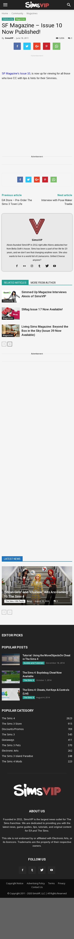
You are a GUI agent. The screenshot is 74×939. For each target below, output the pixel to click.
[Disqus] (37, 416)
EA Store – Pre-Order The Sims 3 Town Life (17, 202)
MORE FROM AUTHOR (43, 282)
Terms (51, 883)
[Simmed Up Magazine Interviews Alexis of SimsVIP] (11, 296)
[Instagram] (33, 266)
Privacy (61, 883)
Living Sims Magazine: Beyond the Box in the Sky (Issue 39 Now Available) (45, 331)
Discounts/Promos (13, 729)
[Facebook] (18, 266)
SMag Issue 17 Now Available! (42, 309)
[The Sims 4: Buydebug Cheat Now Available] (11, 677)
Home (5, 13)
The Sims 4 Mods (12, 761)
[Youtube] (56, 266)
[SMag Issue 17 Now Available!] (11, 313)
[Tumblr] (41, 266)
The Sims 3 (8, 734)
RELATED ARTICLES (15, 282)
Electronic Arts (10, 750)
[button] (69, 5)
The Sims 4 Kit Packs (14, 601)
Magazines (20, 19)
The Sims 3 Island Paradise (17, 756)
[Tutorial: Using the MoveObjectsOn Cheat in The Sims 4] (11, 660)
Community (8, 19)
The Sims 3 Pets (11, 745)
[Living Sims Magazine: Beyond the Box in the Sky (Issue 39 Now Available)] (11, 331)
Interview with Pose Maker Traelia (56, 202)
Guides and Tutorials (33, 663)
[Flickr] (26, 266)
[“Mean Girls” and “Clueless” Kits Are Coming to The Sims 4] (37, 585)
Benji (29, 601)
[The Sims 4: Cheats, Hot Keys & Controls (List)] (11, 694)
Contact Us (37, 887)
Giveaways (8, 739)
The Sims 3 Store (12, 723)
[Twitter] (48, 266)
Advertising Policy (36, 883)
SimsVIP (9, 38)
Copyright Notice (14, 883)
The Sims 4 (29, 680)
